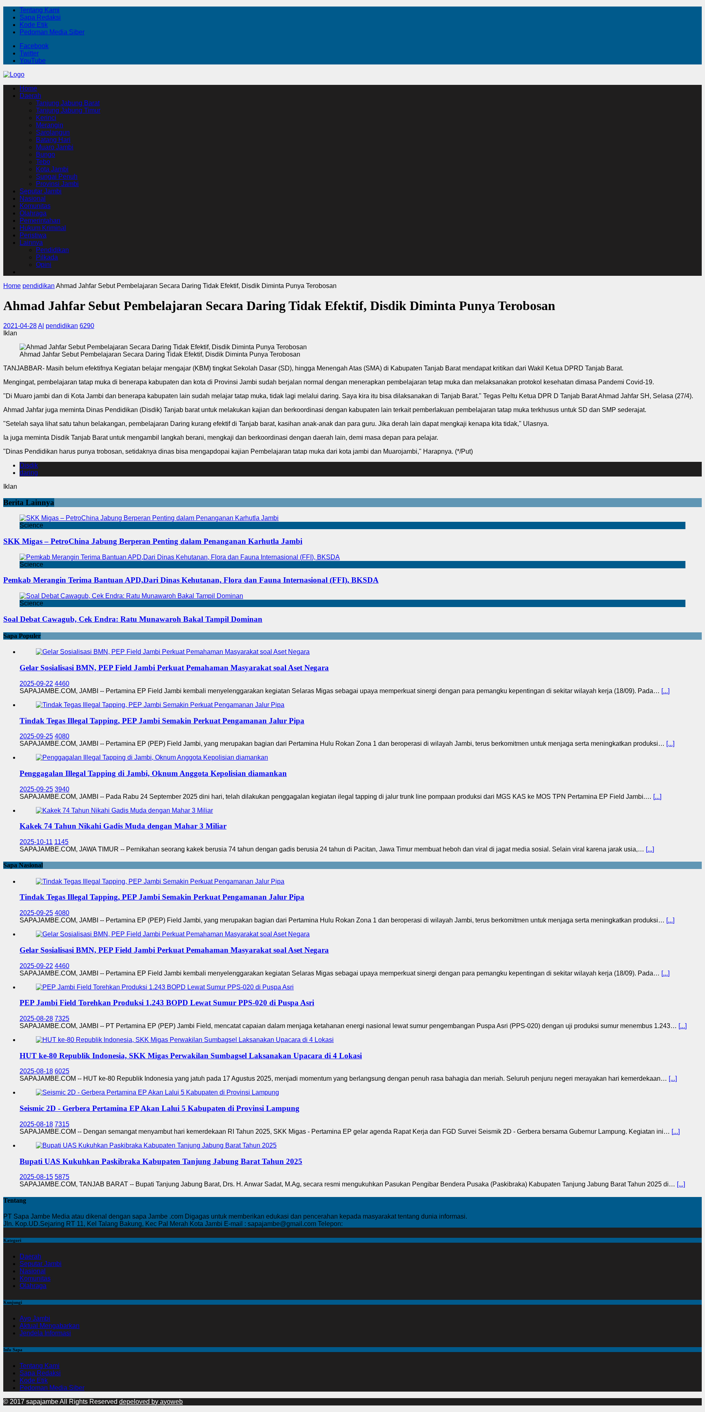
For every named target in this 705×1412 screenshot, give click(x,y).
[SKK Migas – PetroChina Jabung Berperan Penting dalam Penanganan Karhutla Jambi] (149, 517)
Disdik (29, 465)
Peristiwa (33, 235)
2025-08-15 (36, 1176)
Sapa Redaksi (40, 17)
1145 (61, 841)
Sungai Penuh (57, 176)
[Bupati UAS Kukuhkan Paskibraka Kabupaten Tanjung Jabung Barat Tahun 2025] (156, 1145)
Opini (43, 264)
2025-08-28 (36, 1018)
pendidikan (62, 325)
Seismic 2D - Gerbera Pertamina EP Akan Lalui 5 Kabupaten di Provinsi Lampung (159, 1108)
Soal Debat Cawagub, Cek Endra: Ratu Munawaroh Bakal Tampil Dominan (132, 619)
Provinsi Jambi (57, 183)
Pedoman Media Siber (52, 32)
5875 (62, 1176)
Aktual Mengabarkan (50, 1325)
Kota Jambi (52, 169)
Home (28, 88)
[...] (665, 690)
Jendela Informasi (45, 1333)
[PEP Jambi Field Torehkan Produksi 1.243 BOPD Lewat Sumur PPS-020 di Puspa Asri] (165, 987)
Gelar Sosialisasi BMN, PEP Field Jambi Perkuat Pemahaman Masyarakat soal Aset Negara (174, 667)
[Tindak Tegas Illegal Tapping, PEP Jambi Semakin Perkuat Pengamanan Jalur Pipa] (160, 704)
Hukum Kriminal (43, 227)
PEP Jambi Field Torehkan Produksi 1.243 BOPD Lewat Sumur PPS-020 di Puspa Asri (167, 1002)
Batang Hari (53, 139)
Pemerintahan (40, 220)
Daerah (30, 95)
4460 (62, 683)
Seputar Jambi (41, 191)
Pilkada (47, 257)
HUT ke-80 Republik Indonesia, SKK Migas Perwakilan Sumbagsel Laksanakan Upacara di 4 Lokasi (191, 1055)
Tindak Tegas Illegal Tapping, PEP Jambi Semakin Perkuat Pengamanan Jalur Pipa (162, 720)
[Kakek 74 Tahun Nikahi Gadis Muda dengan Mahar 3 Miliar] (124, 810)
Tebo (43, 161)
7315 (62, 1124)
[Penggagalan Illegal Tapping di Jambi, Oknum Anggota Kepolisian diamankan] (152, 757)
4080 (62, 736)
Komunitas (35, 205)
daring (29, 472)
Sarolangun (53, 132)
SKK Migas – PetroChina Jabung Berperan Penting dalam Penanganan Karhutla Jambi (152, 541)
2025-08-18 (36, 1071)
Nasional (33, 198)
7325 (62, 1018)
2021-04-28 (20, 325)
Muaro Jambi (54, 147)
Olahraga (33, 213)
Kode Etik (34, 24)
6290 (87, 325)
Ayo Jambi (35, 1318)
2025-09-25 (36, 736)
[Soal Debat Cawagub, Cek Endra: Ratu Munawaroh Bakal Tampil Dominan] (131, 595)
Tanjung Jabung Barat (68, 103)
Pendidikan (52, 249)
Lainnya (31, 242)
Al (41, 325)
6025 (62, 1071)
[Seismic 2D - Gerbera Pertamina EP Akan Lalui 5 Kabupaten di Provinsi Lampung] (157, 1092)
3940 (62, 789)
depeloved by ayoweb (151, 1401)
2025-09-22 (36, 683)
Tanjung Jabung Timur (68, 110)
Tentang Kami (40, 10)
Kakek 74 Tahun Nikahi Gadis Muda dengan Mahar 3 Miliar (123, 826)
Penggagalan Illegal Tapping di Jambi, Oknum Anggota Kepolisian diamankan (153, 773)
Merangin (49, 125)
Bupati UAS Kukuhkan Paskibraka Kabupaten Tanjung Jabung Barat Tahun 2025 (161, 1161)
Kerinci (46, 117)
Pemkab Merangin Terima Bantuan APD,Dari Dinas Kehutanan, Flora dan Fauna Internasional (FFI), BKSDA (191, 580)
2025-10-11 (36, 841)
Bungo (45, 154)
